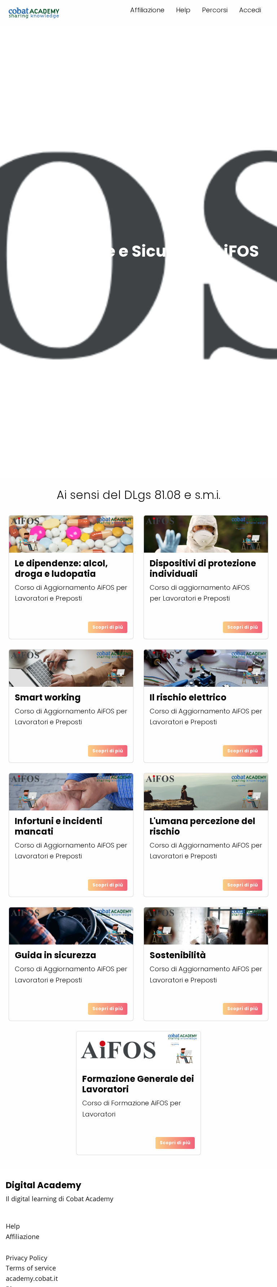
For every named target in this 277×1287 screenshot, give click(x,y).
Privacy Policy (26, 1257)
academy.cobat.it (32, 1278)
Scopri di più (107, 627)
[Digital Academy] (34, 13)
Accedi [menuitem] (250, 9)
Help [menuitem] (183, 9)
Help (13, 1226)
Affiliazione (22, 1236)
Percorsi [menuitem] (215, 9)
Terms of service (31, 1268)
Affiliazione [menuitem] (147, 9)
